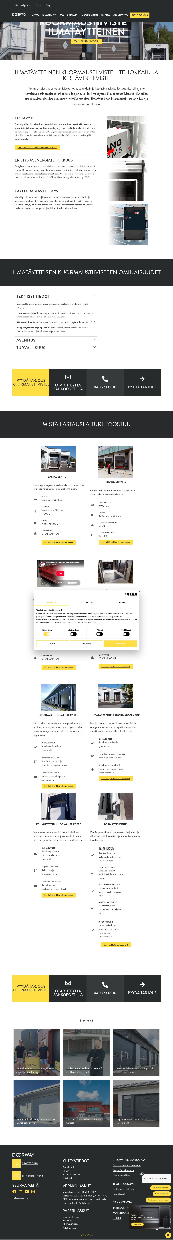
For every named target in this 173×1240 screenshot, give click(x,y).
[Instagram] (33, 1192)
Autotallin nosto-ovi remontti (127, 1165)
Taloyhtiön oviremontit (123, 1170)
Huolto (105, 15)
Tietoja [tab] (122, 602)
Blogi (47, 5)
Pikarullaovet (119, 1194)
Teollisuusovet (68, 15)
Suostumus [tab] (51, 602)
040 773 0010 (30, 1163)
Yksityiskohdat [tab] (86, 602)
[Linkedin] (20, 1192)
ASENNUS (25, 340)
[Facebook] (14, 1192)
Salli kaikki (120, 644)
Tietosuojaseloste (20, 1198)
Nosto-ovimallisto (121, 1175)
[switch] (73, 634)
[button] (56, 340)
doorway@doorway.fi (32, 1176)
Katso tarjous (139, 15)
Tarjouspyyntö (124, 1208)
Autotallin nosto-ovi (44, 15)
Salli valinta (86, 644)
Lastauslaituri (89, 15)
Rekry (38, 5)
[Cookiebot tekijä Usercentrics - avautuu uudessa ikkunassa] (126, 594)
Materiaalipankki (22, 5)
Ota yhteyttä (120, 15)
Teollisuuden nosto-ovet (124, 1189)
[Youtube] (27, 1192)
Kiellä (52, 644)
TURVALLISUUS (30, 348)
